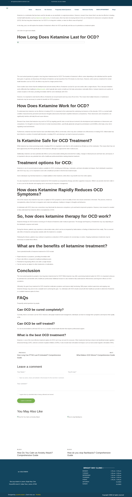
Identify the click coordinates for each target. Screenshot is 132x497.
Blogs (114, 9)
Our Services (48, 9)
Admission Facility (87, 9)
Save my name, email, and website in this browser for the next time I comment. (41, 378)
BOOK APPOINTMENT (102, 9)
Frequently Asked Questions (63, 9)
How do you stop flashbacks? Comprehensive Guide (89, 454)
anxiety (48, 18)
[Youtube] (121, 2)
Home (30, 9)
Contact (77, 9)
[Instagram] (115, 2)
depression (39, 18)
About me (38, 9)
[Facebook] (110, 2)
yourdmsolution (20, 494)
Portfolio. (38, 494)
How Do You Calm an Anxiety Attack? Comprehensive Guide (35, 454)
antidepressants (40, 89)
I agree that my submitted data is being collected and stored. (36, 394)
